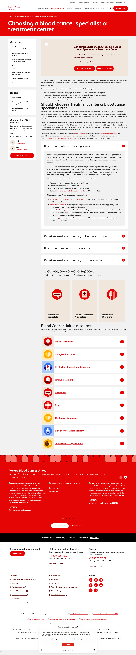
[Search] (110, 8)
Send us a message (22, 149)
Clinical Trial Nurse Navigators (84, 315)
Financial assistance (84, 2)
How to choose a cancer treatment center (21, 67)
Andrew (13, 507)
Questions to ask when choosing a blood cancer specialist (21, 60)
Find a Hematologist (57, 204)
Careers (112, 2)
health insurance (80, 134)
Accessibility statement (58, 595)
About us (72, 2)
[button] (125, 477)
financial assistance (108, 134)
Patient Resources (64, 341)
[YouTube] (101, 585)
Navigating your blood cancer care (46, 16)
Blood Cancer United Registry (69, 430)
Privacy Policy (55, 576)
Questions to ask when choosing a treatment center (21, 73)
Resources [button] (69, 8)
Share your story (60, 526)
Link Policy (54, 583)
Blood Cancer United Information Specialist (62, 138)
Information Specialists (53, 315)
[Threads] (91, 590)
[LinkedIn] (91, 585)
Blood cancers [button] (42, 8)
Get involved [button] (89, 8)
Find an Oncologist (56, 210)
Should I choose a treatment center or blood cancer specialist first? (22, 48)
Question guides (16, 97)
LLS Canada (14, 599)
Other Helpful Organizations (69, 443)
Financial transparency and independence (64, 587)
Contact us (13, 576)
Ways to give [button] (100, 8)
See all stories (77, 526)
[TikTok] (96, 585)
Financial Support (64, 379)
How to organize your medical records (20, 109)
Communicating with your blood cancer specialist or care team (21, 103)
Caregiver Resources (65, 354)
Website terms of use (18, 587)
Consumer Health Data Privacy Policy (23, 579)
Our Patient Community (66, 418)
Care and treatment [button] (56, 8)
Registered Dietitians (107, 315)
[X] (101, 580)
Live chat (52, 564)
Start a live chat (22, 155)
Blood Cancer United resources (20, 83)
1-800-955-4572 (21, 143)
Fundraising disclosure (19, 591)
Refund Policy (55, 591)
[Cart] (124, 2)
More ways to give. (95, 566)
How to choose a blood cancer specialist (20, 54)
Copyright (15, 583)
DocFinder (53, 218)
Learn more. (94, 538)
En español (118, 2)
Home (10, 16)
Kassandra (54, 488)
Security (53, 579)
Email (60, 564)
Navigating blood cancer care (23, 16)
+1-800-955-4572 (58, 555)
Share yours (20, 477)
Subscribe (16, 553)
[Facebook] (91, 580)
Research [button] (78, 8)
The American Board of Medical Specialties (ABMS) (68, 199)
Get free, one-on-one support (20, 78)
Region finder (105, 2)
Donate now (120, 8)
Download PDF (84, 68)
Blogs (58, 405)
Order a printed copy (104, 68)
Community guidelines (19, 595)
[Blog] (96, 590)
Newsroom (60, 392)
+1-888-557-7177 (97, 558)
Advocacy (95, 2)
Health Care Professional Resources (72, 367)
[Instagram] (96, 580)
